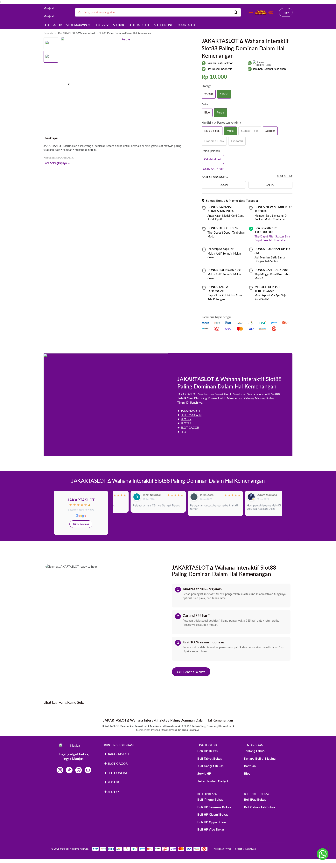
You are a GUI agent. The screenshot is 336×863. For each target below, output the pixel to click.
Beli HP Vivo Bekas (211, 829)
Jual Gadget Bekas (210, 766)
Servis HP (204, 773)
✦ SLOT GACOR (116, 763)
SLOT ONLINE (163, 25)
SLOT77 (100, 25)
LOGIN (224, 184)
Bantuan (250, 766)
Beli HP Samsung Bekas (214, 807)
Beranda (48, 33)
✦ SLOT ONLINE (116, 773)
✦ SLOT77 (111, 791)
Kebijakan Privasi (223, 848)
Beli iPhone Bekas (210, 799)
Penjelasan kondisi (228, 122)
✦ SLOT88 (111, 782)
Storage (206, 86)
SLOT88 (118, 25)
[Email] (88, 770)
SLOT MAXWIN (76, 25)
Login (286, 12)
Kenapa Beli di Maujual (260, 758)
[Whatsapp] (78, 770)
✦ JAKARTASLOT (116, 754)
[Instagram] (60, 770)
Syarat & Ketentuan (245, 848)
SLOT (184, 432)
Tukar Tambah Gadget (212, 781)
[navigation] (51, 43)
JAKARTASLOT (187, 25)
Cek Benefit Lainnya (191, 672)
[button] (68, 84)
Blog (247, 773)
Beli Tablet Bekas (209, 758)
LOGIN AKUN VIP (212, 168)
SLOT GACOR (53, 25)
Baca (55, 163)
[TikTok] (69, 770)
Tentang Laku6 (254, 751)
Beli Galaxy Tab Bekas (259, 807)
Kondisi (221, 122)
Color (205, 104)
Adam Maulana (249, 495)
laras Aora (189, 495)
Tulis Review (81, 524)
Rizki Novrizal (134, 495)
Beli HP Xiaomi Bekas (212, 814)
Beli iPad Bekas (255, 799)
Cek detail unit (212, 159)
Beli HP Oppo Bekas (211, 822)
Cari (235, 12)
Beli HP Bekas (207, 751)
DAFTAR (270, 184)
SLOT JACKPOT (139, 25)
